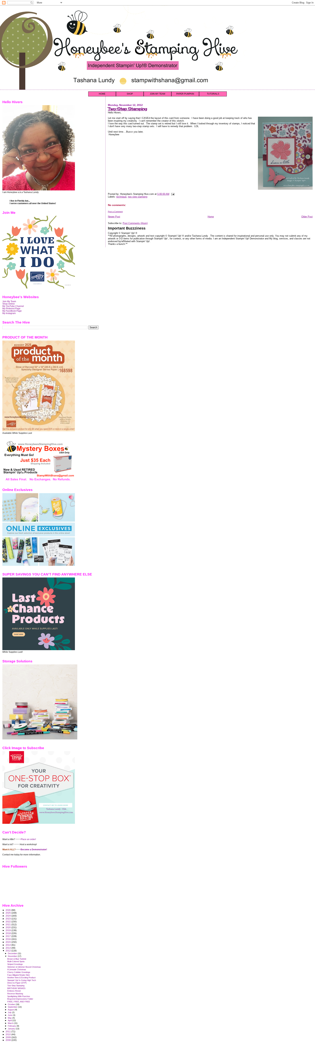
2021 (8, 924)
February (12, 1026)
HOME (102, 94)
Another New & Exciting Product (21, 977)
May (10, 1018)
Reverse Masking (15, 993)
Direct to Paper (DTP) (17, 983)
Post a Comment (115, 212)
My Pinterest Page (11, 308)
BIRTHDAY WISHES (16, 988)
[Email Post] (172, 194)
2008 (8, 1040)
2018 (8, 933)
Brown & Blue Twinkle (16, 959)
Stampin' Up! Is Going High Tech (21, 980)
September (13, 1007)
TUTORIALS (213, 94)
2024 (8, 916)
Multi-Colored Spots (16, 961)
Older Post (307, 216)
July (10, 1012)
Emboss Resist (14, 991)
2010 (8, 1034)
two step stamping (137, 196)
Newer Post (114, 216)
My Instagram (9, 313)
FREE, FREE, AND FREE (18, 1002)
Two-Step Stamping (127, 108)
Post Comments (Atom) (135, 223)
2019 (8, 930)
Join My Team (9, 301)
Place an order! (28, 839)
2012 (8, 950)
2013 (8, 948)
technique (121, 196)
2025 (8, 913)
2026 (8, 910)
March (11, 1023)
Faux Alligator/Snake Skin (18, 975)
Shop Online (8, 304)
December (13, 953)
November (13, 956)
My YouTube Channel (13, 306)
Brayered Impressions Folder (20, 999)
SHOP (130, 94)
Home (211, 216)
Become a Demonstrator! (34, 849)
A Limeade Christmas (16, 969)
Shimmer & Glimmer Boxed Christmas (24, 967)
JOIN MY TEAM (157, 94)
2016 (8, 939)
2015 (8, 942)
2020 (8, 927)
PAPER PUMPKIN (185, 94)
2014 (8, 945)
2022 (8, 921)
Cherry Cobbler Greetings (18, 972)
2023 (8, 918)
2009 (8, 1037)
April (10, 1020)
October (12, 1004)
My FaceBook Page (12, 311)
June (10, 1015)
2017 (8, 936)
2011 (8, 1031)
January (12, 1029)
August (11, 1010)
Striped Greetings (15, 964)
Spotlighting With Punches (18, 996)
